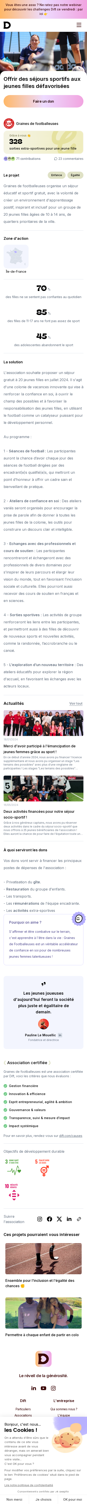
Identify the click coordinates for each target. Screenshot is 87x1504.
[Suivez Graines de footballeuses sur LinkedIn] (69, 1219)
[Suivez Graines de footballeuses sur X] (59, 1219)
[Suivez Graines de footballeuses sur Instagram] (39, 1219)
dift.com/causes (70, 1136)
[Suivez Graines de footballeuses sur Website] (79, 1219)
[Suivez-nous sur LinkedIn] (33, 1388)
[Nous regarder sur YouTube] (43, 1388)
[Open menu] (79, 24)
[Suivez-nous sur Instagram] (53, 1388)
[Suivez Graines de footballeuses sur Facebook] (49, 1219)
